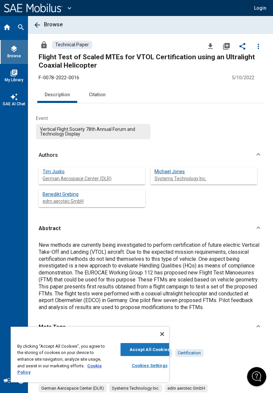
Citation (97, 94)
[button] (150, 155)
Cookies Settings (149, 365)
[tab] (7, 28)
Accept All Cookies (150, 349)
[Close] (162, 334)
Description (57, 94)
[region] (90, 354)
